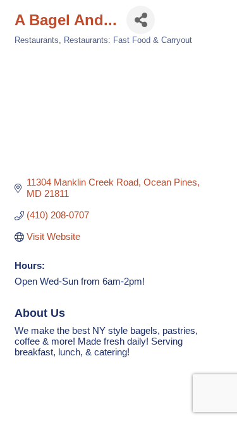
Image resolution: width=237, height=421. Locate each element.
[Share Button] (140, 20)
